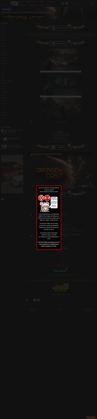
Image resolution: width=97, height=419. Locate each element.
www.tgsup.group (53, 242)
